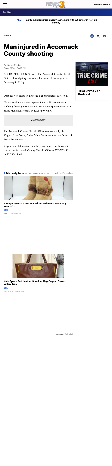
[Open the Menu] (4, 4)
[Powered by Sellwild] (69, 334)
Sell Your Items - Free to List (37, 174)
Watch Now (101, 4)
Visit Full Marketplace (64, 173)
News (7, 35)
